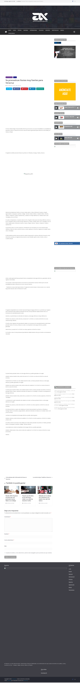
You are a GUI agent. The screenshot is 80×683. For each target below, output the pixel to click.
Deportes (48, 30)
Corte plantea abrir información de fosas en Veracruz (16, 478)
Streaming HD (44, 673)
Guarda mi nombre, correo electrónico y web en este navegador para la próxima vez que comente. (29, 552)
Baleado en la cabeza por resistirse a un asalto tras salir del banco (45, 498)
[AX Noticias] (5, 31)
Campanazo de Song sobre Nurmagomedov (63, 400)
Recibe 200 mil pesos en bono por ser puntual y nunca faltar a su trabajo (12, 498)
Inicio (9, 30)
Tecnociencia (11, 33)
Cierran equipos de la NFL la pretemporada (63, 397)
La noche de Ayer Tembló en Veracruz (42, 477)
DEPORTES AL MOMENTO (64, 387)
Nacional (26, 30)
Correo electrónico (9, 540)
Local (14, 30)
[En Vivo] (56, 107)
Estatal (20, 30)
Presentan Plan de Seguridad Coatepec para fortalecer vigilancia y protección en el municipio (32, 2)
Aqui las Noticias (9, 77)
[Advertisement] (28, 48)
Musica (62, 30)
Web (5, 546)
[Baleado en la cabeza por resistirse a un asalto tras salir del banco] (45, 487)
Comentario (7, 516)
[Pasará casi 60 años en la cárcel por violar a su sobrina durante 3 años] (28, 487)
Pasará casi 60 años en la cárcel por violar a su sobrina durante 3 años (28, 498)
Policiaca (41, 30)
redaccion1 (19, 85)
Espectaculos (55, 30)
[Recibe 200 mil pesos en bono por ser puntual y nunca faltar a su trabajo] (11, 487)
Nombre (6, 534)
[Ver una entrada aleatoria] (74, 31)
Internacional (33, 30)
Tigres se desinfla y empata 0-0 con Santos (63, 394)
